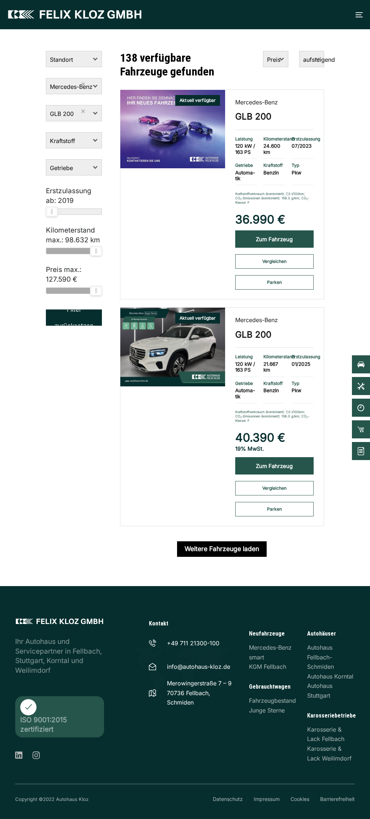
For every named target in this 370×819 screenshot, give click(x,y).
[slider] (52, 212)
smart (256, 657)
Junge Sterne (267, 710)
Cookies (300, 799)
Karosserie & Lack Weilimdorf (329, 753)
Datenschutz (228, 799)
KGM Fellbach (267, 666)
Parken (274, 282)
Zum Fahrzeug (274, 239)
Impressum (267, 799)
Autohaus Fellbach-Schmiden (320, 657)
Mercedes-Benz (256, 102)
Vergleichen (274, 261)
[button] (95, 59)
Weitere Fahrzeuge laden (222, 548)
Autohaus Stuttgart (319, 690)
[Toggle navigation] (274, 14)
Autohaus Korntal (330, 676)
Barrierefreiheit (337, 799)
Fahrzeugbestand (272, 700)
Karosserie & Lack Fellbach (325, 734)
